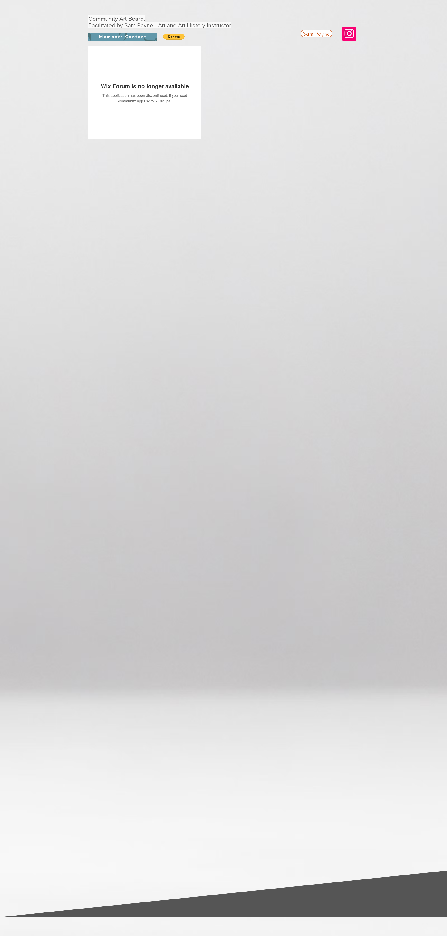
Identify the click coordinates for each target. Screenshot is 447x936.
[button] (174, 37)
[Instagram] (349, 34)
